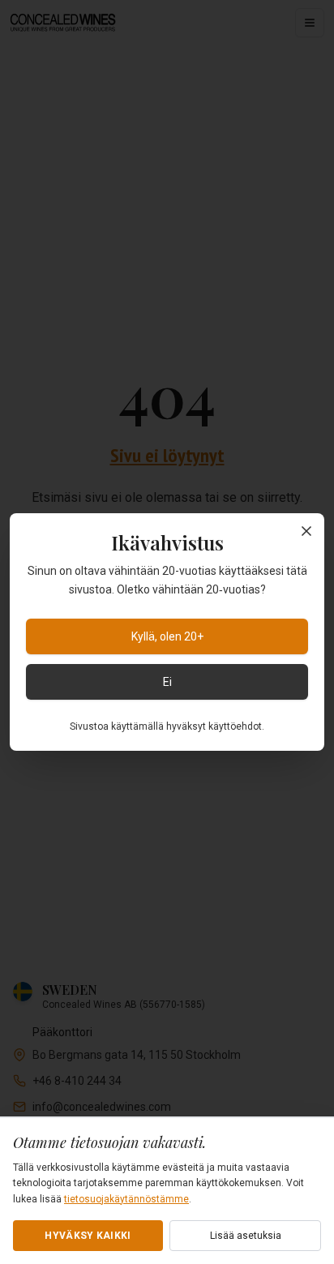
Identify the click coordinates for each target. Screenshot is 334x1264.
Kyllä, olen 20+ (167, 636)
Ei (167, 681)
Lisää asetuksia (245, 1235)
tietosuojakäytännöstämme (126, 1199)
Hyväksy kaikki (88, 1235)
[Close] (306, 531)
